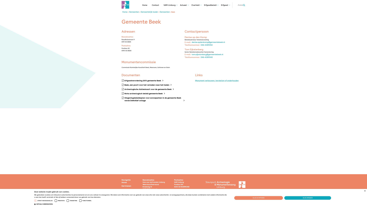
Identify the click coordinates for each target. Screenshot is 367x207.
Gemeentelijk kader (149, 12)
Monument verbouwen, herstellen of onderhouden (217, 81)
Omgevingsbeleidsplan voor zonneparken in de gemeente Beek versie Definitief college (152, 99)
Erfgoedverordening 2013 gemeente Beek (142, 81)
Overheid (195, 5)
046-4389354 (207, 45)
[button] (131, 204)
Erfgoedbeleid (210, 5)
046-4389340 (207, 57)
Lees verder (104, 197)
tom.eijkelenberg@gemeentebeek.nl (207, 54)
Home (144, 5)
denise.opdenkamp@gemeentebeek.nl (208, 42)
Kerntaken (126, 186)
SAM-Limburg (169, 5)
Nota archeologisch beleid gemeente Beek (143, 93)
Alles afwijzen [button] (308, 198)
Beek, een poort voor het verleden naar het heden (146, 85)
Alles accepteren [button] (258, 198)
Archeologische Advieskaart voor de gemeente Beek (148, 89)
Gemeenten (134, 12)
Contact (155, 5)
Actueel (183, 5)
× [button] (365, 191)
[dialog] (183, 198)
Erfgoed (224, 5)
